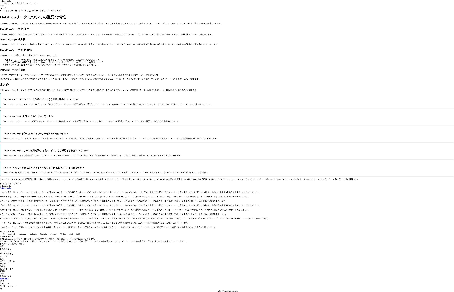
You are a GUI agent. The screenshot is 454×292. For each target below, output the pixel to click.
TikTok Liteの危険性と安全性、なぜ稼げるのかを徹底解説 (182, 179)
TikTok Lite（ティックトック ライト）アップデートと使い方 (246, 179)
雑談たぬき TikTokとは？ (146, 179)
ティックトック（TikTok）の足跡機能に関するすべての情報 (25, 179)
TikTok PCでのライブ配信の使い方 (119, 179)
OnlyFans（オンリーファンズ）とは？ (290, 179)
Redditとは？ (214, 179)
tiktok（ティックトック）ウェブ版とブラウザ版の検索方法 (332, 179)
